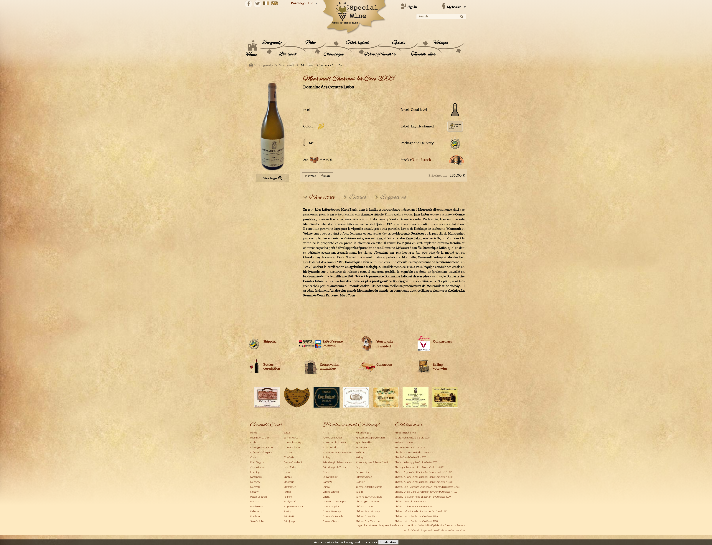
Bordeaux (288, 54)
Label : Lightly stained (417, 126)
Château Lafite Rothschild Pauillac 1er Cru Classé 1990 (421, 511)
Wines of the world (379, 54)
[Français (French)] (266, 3)
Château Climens (331, 521)
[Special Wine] (354, 17)
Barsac (287, 432)
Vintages (440, 42)
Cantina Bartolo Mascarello (369, 486)
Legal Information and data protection (375, 525)
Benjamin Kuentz (364, 472)
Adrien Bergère (363, 432)
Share (327, 175)
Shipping (269, 341)
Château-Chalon (292, 447)
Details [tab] (357, 197)
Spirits (398, 42)
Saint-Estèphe (257, 521)
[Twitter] (257, 3)
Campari (327, 486)
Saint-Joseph (290, 521)
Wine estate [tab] (322, 197)
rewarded (383, 346)
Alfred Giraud (329, 447)
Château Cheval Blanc (366, 516)
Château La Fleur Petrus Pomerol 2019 (413, 506)
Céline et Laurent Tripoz (334, 501)
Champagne (333, 54)
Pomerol (288, 496)
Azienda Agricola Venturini (335, 467)
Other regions (357, 42)
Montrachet (289, 486)
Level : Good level (413, 110)
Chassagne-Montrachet (261, 447)
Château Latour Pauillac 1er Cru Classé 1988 (416, 521)
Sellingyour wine (440, 366)
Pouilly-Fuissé (256, 506)
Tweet (311, 175)
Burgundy (271, 42)
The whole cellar (423, 54)
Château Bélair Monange (368, 511)
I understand (388, 542)
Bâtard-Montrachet (259, 437)
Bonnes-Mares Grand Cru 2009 (410, 447)
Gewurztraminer (258, 467)
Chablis (253, 442)
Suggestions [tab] (393, 197)
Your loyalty (384, 341)
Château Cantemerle (333, 516)
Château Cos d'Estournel (368, 521)
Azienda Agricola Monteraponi (337, 462)
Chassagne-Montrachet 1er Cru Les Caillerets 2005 (419, 467)
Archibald (360, 452)
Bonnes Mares (291, 437)
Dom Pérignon (257, 462)
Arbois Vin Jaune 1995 (405, 432)
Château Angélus (331, 506)
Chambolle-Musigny (293, 442)
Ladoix (287, 472)
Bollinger (360, 481)
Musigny (254, 491)
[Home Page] (251, 65)
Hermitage (255, 472)
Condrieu (288, 452)
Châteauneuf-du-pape (261, 452)
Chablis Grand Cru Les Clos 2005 (410, 457)
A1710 (326, 432)
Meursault (289, 481)
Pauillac (287, 491)
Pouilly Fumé (290, 501)
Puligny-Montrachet (293, 506)
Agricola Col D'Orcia (332, 437)
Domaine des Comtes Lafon (328, 86)
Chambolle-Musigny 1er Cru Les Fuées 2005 (416, 462)
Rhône (310, 42)
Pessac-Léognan (258, 496)
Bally (358, 467)
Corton (253, 457)
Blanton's (327, 481)
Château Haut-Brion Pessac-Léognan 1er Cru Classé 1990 (422, 496)
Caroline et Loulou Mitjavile (369, 496)
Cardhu (326, 496)
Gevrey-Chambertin (293, 462)
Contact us (384, 365)
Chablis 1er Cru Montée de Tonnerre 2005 (415, 452)
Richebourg (256, 511)
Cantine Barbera (331, 491)
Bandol (253, 432)
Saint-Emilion (290, 516)
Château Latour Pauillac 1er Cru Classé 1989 (416, 516)
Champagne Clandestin (367, 501)
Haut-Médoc (290, 467)
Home (251, 54)
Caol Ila (359, 491)
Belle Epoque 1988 (404, 442)
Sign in (412, 7)
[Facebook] (248, 3)
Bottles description (271, 366)
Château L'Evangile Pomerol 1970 (411, 501)
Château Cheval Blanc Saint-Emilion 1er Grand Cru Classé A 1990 (426, 491)
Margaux (288, 476)
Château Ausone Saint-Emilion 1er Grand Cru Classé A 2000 (423, 481)
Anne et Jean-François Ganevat (337, 452)
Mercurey (255, 481)
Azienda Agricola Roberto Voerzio (372, 462)
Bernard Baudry (330, 476)
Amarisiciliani (362, 447)
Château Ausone (364, 506)
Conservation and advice (329, 366)
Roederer (255, 516)
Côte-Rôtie (289, 457)
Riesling (287, 511)
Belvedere (328, 472)
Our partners (442, 341)
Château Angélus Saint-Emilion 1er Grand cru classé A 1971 (423, 472)
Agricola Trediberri (365, 442)
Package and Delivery (417, 143)
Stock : (415, 159)
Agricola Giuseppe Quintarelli (370, 437)
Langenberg (256, 476)
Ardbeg (326, 457)
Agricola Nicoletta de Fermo (336, 442)
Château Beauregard (333, 511)
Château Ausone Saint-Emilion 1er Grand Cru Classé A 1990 (423, 476)
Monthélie (255, 486)
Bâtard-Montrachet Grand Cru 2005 (412, 437)
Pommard (255, 501)
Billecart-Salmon (364, 476)
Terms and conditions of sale (409, 525)
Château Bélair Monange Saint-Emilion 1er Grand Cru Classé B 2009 (427, 486)
